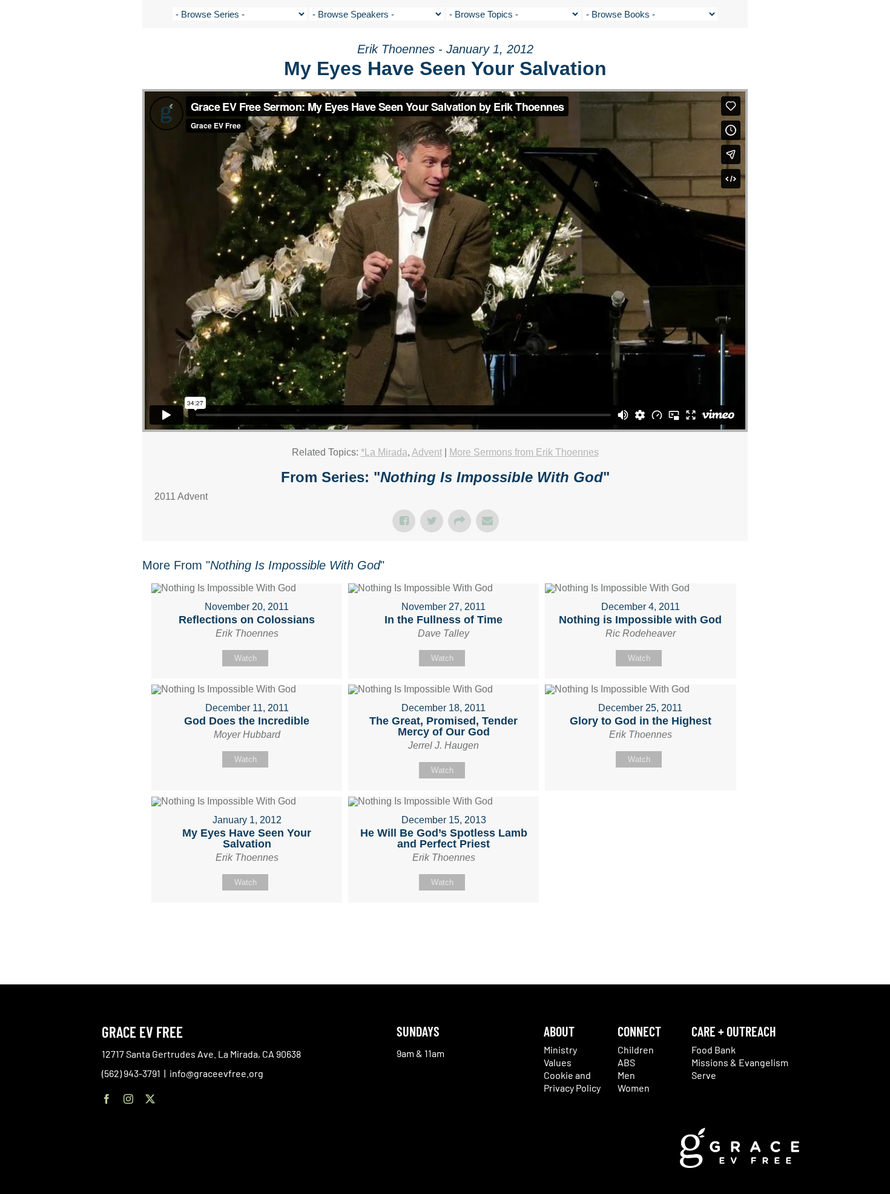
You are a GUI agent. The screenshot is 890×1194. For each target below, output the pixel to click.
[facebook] (106, 1099)
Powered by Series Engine (703, 933)
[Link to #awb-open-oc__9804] (872, 56)
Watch (245, 658)
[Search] (842, 56)
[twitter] (150, 1099)
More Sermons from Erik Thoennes (524, 452)
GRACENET (812, 54)
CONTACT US (762, 54)
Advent (427, 452)
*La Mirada (384, 452)
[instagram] (128, 1099)
